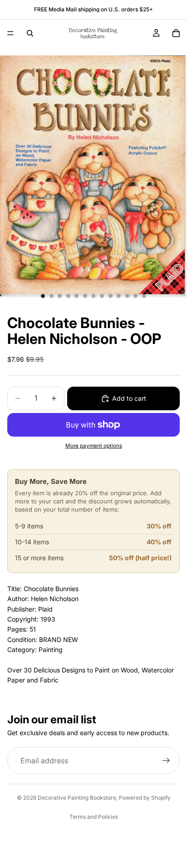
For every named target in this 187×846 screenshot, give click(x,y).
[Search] (30, 33)
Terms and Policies (93, 816)
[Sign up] (166, 760)
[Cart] (176, 33)
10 (119, 296)
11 (127, 296)
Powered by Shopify (145, 797)
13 (144, 296)
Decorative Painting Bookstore (77, 797)
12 (136, 296)
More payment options (93, 446)
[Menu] (10, 33)
